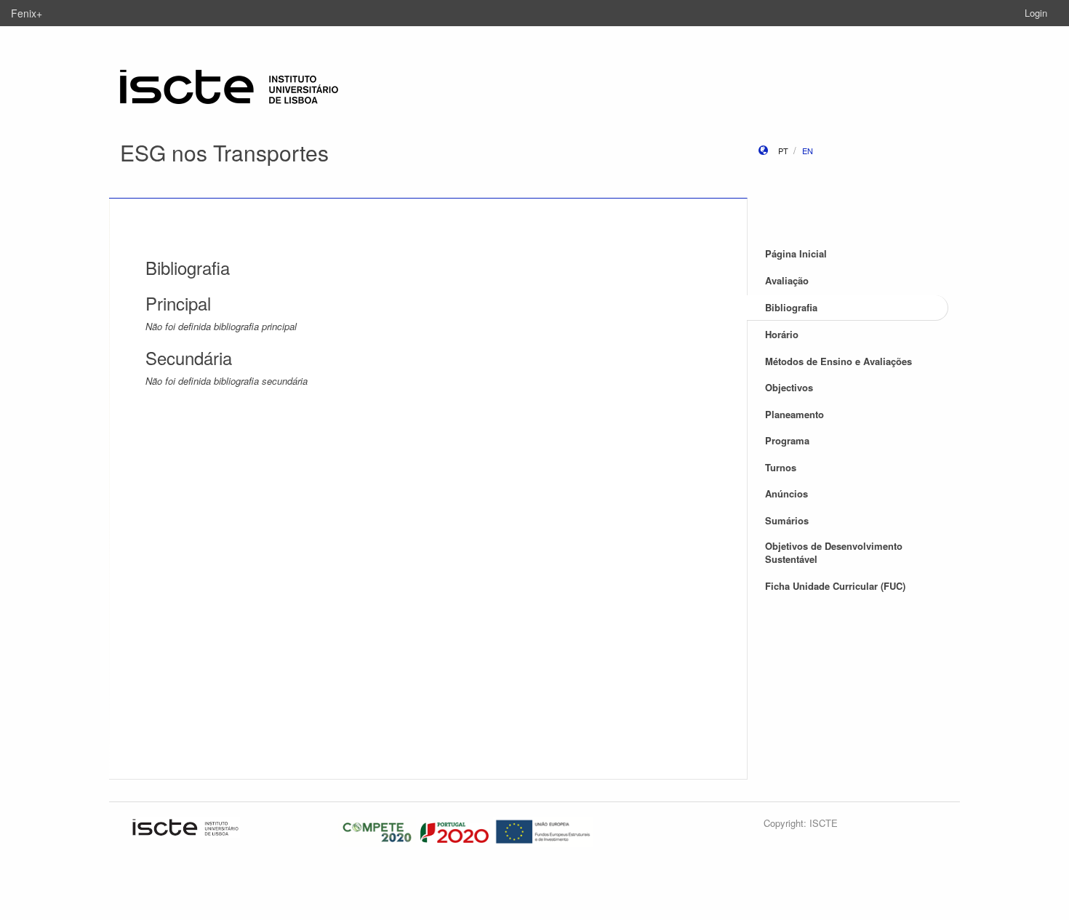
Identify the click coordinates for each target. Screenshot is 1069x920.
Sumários (787, 520)
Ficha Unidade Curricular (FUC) (835, 586)
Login (1036, 13)
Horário (781, 334)
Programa (787, 440)
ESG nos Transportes (224, 152)
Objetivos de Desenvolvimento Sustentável (833, 553)
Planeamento (794, 414)
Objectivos (789, 387)
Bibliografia (791, 307)
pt (783, 150)
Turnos (780, 467)
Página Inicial (796, 253)
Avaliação (787, 280)
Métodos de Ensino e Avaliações (838, 361)
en (807, 150)
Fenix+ (26, 13)
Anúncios (786, 493)
